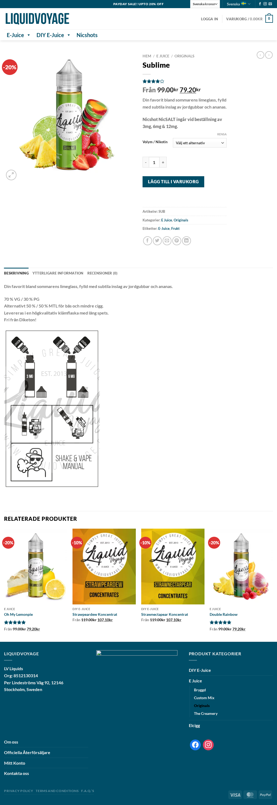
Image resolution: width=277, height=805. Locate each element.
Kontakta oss (16, 773)
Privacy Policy (18, 791)
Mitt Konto (14, 762)
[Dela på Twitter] (157, 240)
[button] (209, 19)
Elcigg (194, 725)
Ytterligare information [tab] (58, 273)
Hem (147, 56)
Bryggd (200, 690)
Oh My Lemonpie (18, 614)
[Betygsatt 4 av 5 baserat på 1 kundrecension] (185, 81)
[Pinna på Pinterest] (176, 240)
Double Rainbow (224, 614)
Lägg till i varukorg (173, 181)
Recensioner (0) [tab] (102, 273)
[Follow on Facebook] (260, 4)
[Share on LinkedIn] (186, 240)
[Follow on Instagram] (265, 4)
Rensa (222, 134)
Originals (184, 56)
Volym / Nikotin (155, 142)
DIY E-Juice (50, 35)
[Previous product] (269, 55)
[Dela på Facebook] (147, 240)
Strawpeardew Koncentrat (94, 614)
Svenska (233, 4)
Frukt (175, 228)
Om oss (11, 741)
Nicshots (87, 35)
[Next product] (260, 55)
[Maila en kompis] (167, 240)
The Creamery (205, 713)
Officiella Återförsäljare (27, 752)
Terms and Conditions (57, 791)
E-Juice (15, 35)
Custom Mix (204, 697)
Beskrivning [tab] (16, 273)
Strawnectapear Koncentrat (164, 614)
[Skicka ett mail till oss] (270, 4)
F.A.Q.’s (87, 791)
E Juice (162, 56)
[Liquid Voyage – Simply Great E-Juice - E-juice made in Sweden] (37, 19)
